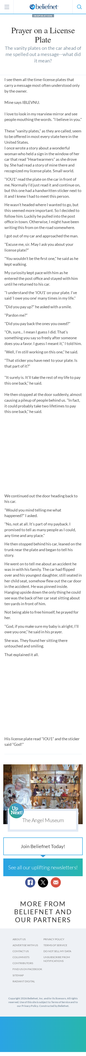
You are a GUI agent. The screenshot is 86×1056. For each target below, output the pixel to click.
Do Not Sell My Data (57, 951)
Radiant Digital (24, 981)
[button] (79, 7)
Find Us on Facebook (27, 969)
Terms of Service (55, 945)
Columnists (21, 957)
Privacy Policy (53, 939)
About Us (19, 939)
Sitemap (18, 975)
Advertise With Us (25, 945)
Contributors (23, 963)
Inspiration (43, 15)
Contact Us (21, 951)
